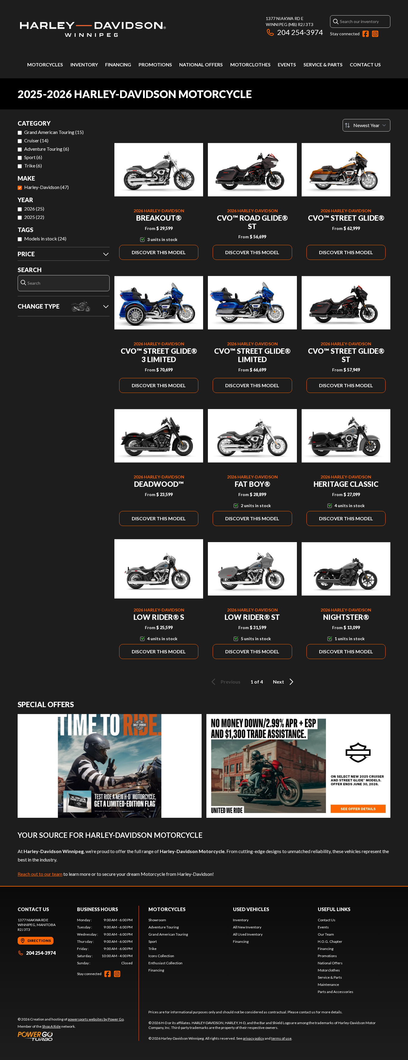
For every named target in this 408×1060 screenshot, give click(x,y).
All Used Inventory (248, 934)
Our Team (326, 934)
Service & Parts (323, 64)
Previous (230, 681)
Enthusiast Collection (165, 963)
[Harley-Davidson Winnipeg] (92, 29)
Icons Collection (161, 956)
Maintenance (328, 984)
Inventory (84, 64)
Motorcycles (45, 64)
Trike (152, 948)
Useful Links (334, 909)
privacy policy (253, 1038)
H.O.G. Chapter (330, 941)
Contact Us (365, 64)
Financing (118, 64)
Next (278, 681)
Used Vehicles (251, 909)
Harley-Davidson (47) (46, 187)
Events (287, 64)
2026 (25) (34, 208)
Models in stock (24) (45, 238)
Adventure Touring (163, 927)
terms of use (281, 1038)
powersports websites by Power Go (96, 1019)
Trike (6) (33, 165)
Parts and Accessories (335, 991)
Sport (152, 941)
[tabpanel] (105, 942)
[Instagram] (375, 33)
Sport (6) (33, 157)
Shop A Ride (51, 1026)
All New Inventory (247, 927)
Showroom (157, 920)
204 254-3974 (300, 32)
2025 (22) (34, 217)
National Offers (201, 64)
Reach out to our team (40, 874)
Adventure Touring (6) (46, 149)
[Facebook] (365, 33)
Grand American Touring (168, 934)
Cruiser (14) (36, 140)
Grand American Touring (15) (54, 132)
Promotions (155, 64)
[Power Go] (71, 1036)
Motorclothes (250, 64)
